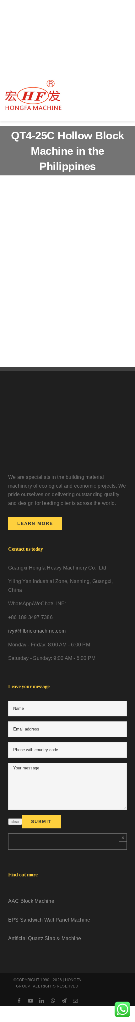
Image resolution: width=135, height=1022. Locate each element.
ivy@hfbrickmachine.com (37, 631)
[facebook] (19, 1000)
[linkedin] (41, 1000)
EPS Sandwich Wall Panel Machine (49, 920)
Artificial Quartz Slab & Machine (44, 938)
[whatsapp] (53, 1000)
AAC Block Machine (31, 901)
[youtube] (30, 1000)
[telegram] (64, 1000)
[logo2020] (33, 81)
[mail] (75, 1000)
